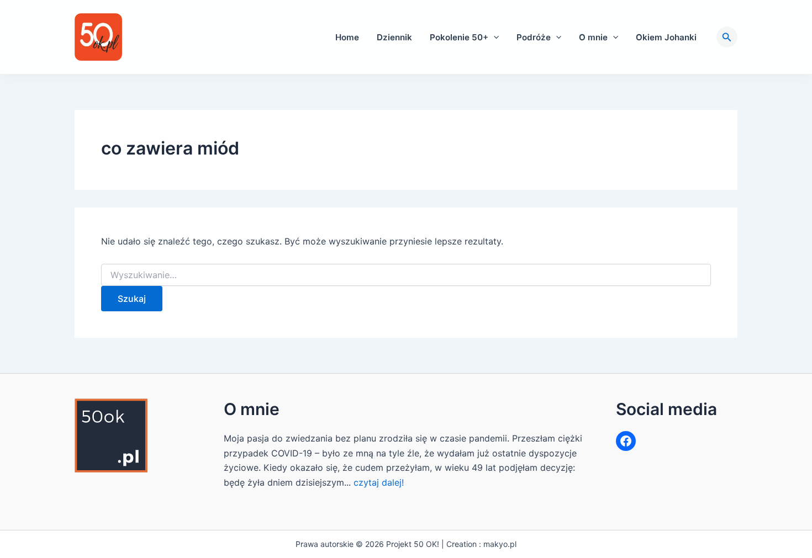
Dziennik (394, 37)
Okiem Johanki (666, 37)
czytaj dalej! (379, 482)
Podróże (533, 37)
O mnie (593, 37)
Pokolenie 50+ (459, 37)
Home (347, 37)
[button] (493, 37)
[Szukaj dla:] (406, 275)
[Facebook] (626, 441)
